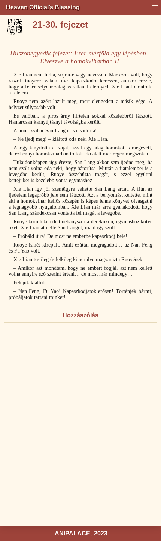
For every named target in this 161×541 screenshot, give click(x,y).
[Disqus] (80, 425)
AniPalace (72, 533)
